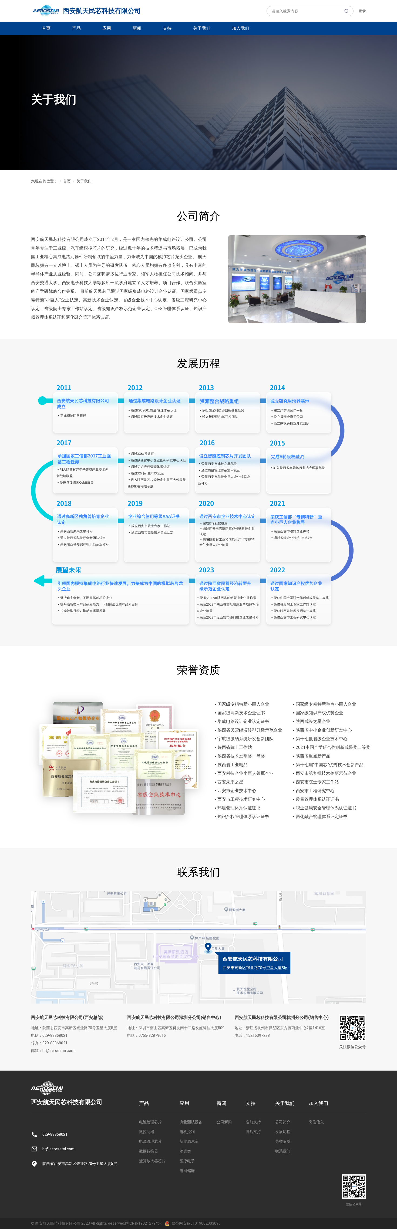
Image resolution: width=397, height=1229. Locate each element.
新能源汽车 (189, 1141)
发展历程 (282, 1132)
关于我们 (201, 28)
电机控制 (187, 1132)
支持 (167, 28)
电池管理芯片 (150, 1122)
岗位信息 (316, 1122)
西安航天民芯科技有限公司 (102, 11)
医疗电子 (187, 1161)
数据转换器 (148, 1151)
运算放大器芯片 (152, 1161)
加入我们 (240, 28)
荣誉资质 (282, 1141)
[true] (346, 11)
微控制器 (146, 1132)
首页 (46, 28)
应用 (106, 28)
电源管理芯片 (150, 1141)
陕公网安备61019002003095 (196, 1223)
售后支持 (253, 1132)
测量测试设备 (191, 1122)
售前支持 (253, 1122)
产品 (76, 28)
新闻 (137, 28)
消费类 (185, 1151)
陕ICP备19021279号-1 (144, 1223)
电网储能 (187, 1170)
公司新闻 (224, 1122)
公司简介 (282, 1122)
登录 (362, 11)
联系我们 (282, 1151)
